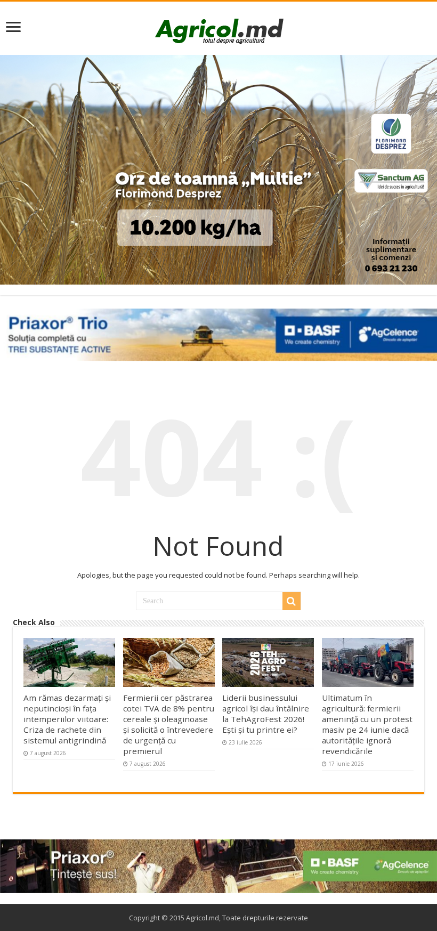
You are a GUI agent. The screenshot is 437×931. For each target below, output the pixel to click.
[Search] (291, 601)
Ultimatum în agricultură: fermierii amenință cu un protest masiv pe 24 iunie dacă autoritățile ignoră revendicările (367, 724)
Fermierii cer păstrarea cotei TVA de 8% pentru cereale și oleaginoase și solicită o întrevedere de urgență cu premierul (168, 724)
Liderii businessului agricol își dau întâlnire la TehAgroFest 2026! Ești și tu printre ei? (265, 713)
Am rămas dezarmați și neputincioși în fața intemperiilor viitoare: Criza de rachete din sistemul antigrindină (67, 719)
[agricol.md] (218, 31)
